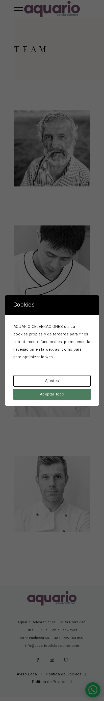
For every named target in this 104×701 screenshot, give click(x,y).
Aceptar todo (52, 394)
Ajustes (52, 381)
